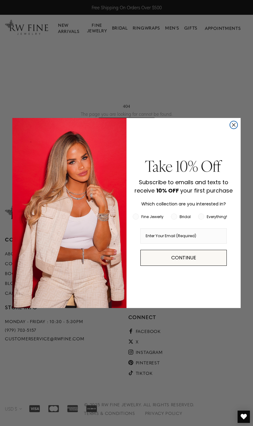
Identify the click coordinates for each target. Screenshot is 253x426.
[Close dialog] (234, 125)
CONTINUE (183, 257)
